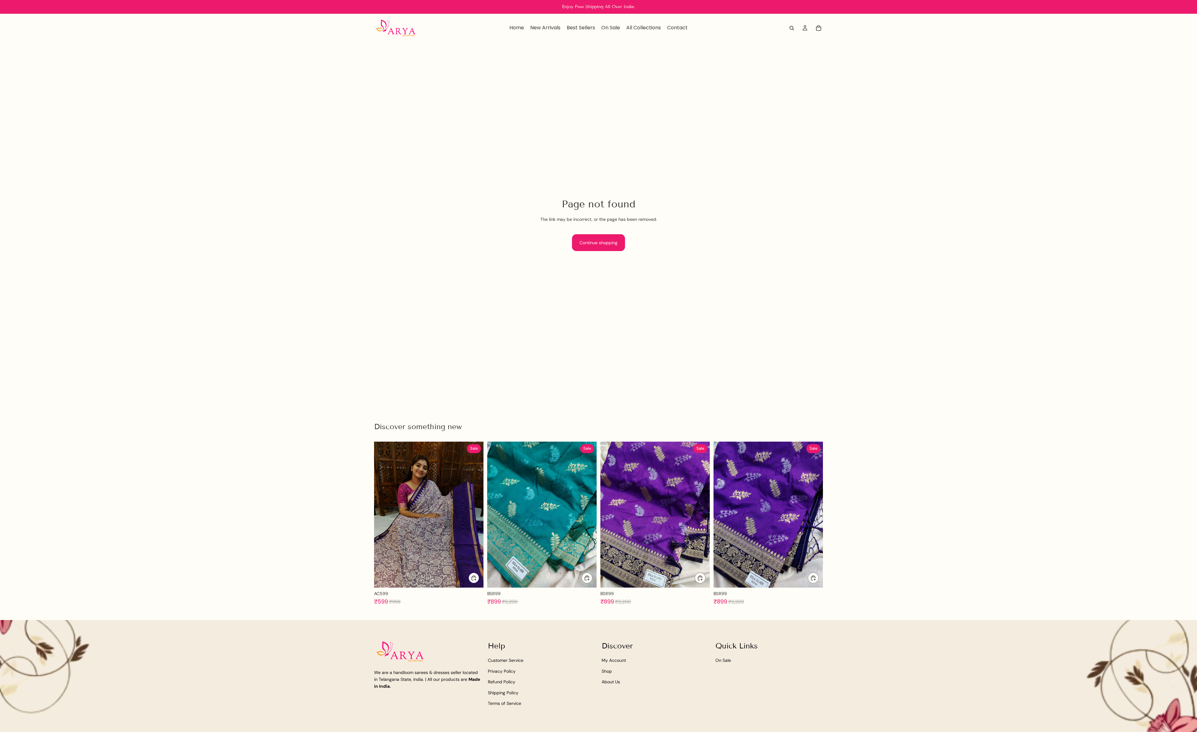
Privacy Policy (502, 671)
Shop (607, 671)
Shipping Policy (503, 692)
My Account (614, 660)
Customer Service (505, 660)
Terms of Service (504, 703)
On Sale (723, 660)
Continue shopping (598, 242)
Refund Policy (501, 682)
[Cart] (818, 28)
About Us (611, 682)
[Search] (792, 28)
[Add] (473, 578)
